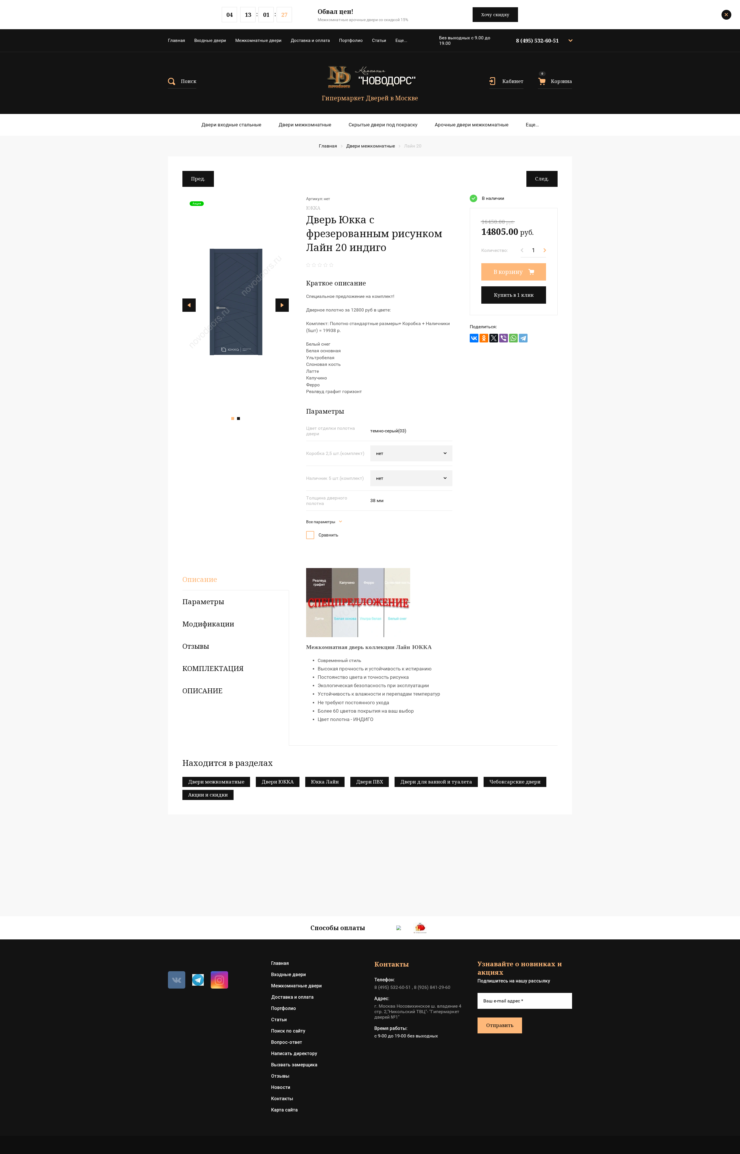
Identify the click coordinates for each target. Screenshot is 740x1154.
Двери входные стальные (231, 125)
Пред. (198, 178)
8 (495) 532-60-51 (537, 40)
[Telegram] (523, 338)
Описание (199, 579)
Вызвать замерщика (294, 1065)
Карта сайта (284, 1110)
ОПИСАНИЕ (202, 690)
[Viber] (503, 338)
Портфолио (351, 40)
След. (542, 178)
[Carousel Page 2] (238, 418)
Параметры (203, 601)
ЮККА (313, 208)
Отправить (499, 1025)
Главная (176, 40)
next (282, 305)
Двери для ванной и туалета (436, 781)
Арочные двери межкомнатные (471, 125)
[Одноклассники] (484, 338)
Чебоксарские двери (515, 781)
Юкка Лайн (325, 781)
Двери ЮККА (278, 781)
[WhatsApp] (513, 338)
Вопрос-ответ (286, 1042)
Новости (280, 1087)
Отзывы (280, 1076)
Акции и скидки (208, 794)
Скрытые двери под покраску (383, 125)
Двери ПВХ (369, 781)
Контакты (282, 1098)
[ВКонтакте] (474, 338)
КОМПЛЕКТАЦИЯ (213, 668)
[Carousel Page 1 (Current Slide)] (232, 418)
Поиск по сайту (288, 1031)
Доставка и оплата (310, 40)
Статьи (379, 40)
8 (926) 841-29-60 (432, 987)
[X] (493, 338)
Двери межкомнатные (305, 125)
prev (189, 305)
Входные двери (210, 40)
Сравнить (328, 535)
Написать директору (294, 1053)
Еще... (401, 40)
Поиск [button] (188, 81)
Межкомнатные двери (258, 40)
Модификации (208, 623)
